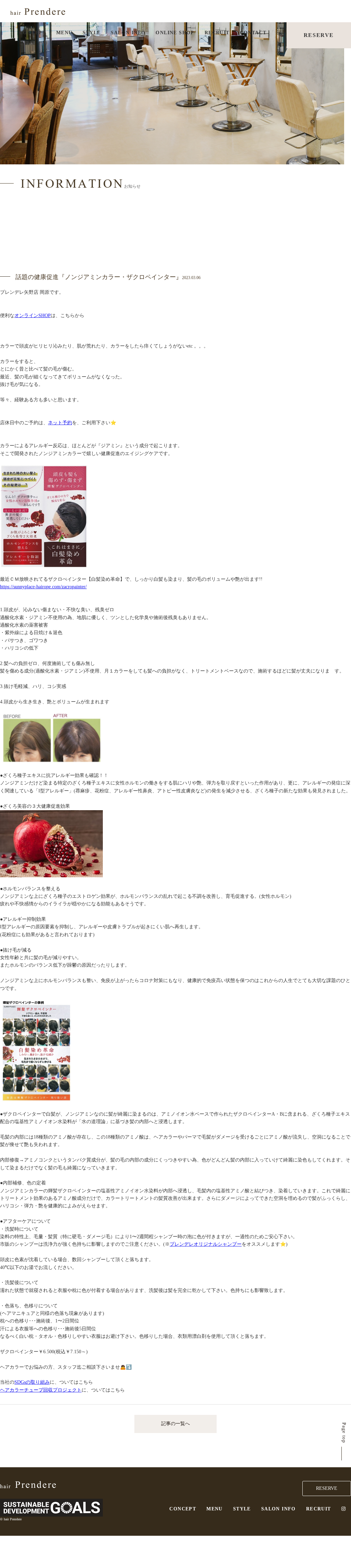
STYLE (91, 32)
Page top (344, 1432)
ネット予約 (60, 422)
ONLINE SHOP (175, 32)
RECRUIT (217, 32)
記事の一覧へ (175, 1423)
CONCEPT (32, 32)
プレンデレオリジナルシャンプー (206, 1244)
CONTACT (253, 32)
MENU (64, 32)
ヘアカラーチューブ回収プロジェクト (41, 1390)
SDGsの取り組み (32, 1382)
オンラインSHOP (32, 315)
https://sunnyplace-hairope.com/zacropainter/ (43, 586)
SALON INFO (128, 32)
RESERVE (319, 35)
